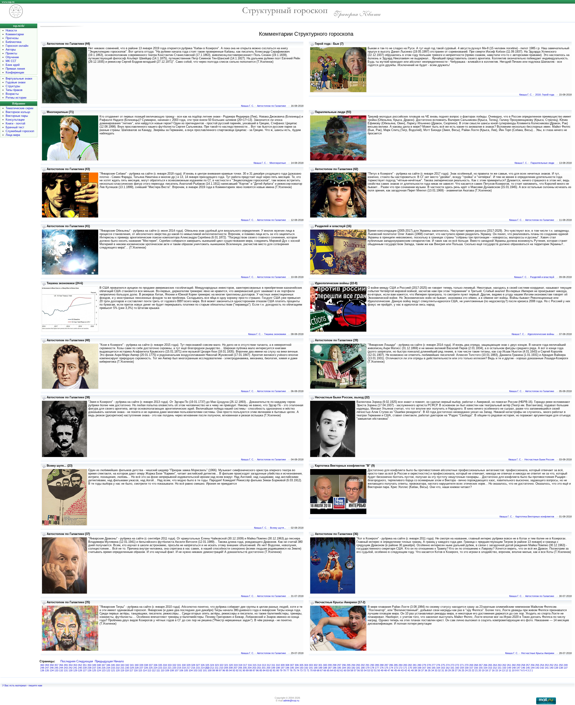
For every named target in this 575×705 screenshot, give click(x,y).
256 (533, 665)
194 (297, 667)
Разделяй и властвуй (542, 277)
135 (47, 670)
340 (137, 665)
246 (52, 667)
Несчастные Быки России (539, 459)
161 (452, 667)
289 (377, 665)
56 (358, 670)
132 (61, 670)
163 (443, 667)
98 (217, 670)
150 (504, 667)
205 (245, 667)
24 (466, 670)
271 (462, 665)
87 (254, 670)
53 (368, 670)
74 (297, 670)
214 (203, 667)
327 (198, 665)
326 (203, 665)
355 (66, 665)
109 (167, 670)
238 (89, 667)
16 (493, 670)
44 (399, 670)
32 (439, 670)
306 (297, 665)
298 (334, 665)
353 (75, 665)
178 (372, 667)
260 (514, 665)
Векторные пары (17, 116)
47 (388, 670)
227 (141, 667)
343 (122, 665)
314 (259, 665)
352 (80, 665)
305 (301, 665)
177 (377, 667)
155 (481, 667)
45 (395, 670)
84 (264, 670)
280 (419, 665)
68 (318, 670)
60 (345, 670)
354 (71, 665)
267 (481, 665)
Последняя (67, 661)
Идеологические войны (541, 334)
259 (518, 665)
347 (104, 665)
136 (42, 670)
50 (378, 670)
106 (181, 670)
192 (306, 667)
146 (523, 667)
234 (108, 667)
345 (113, 665)
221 (170, 667)
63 (335, 670)
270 (466, 665)
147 (518, 667)
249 (566, 665)
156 (476, 667)
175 (386, 667)
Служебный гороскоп (20, 131)
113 (149, 670)
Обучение (12, 57)
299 (330, 665)
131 (66, 670)
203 (254, 667)
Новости (11, 30)
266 (485, 665)
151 (500, 667)
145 (528, 667)
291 (367, 665)
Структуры (13, 86)
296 (344, 665)
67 (321, 670)
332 (174, 665)
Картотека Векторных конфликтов (534, 516)
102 (200, 670)
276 (438, 665)
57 (355, 670)
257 (528, 665)
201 (264, 667)
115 (140, 670)
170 (410, 667)
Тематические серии (19, 108)
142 (542, 667)
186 (334, 667)
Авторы (11, 49)
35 (429, 670)
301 (320, 665)
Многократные (278, 163)
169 (415, 667)
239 (85, 667)
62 (338, 670)
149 (509, 667)
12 (506, 670)
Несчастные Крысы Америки (537, 653)
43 (402, 670)
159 (462, 667)
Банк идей (13, 65)
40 (412, 670)
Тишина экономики (275, 334)
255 (537, 665)
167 (424, 667)
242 (71, 667)
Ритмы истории (16, 97)
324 (212, 665)
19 (483, 670)
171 (405, 667)
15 (496, 670)
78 (284, 670)
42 (405, 670)
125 (94, 670)
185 (339, 667)
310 (278, 665)
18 (486, 670)
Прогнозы (12, 38)
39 (415, 670)
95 (227, 670)
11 (510, 670)
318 (240, 665)
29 (449, 670)
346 (108, 665)
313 (264, 665)
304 (306, 665)
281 (415, 665)
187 (330, 667)
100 (210, 670)
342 (127, 665)
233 (113, 667)
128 (80, 670)
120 (118, 670)
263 (500, 665)
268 (476, 665)
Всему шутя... (278, 527)
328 (193, 665)
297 (339, 665)
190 (316, 667)
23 (469, 670)
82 (271, 670)
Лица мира (13, 135)
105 (186, 670)
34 (432, 670)
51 (375, 670)
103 (195, 670)
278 (429, 665)
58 (351, 670)
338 (146, 665)
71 (308, 670)
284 (400, 665)
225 (151, 667)
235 (104, 667)
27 (456, 670)
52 (372, 670)
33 (436, 670)
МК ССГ (11, 61)
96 (223, 670)
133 (56, 670)
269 (471, 665)
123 (104, 670)
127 (85, 670)
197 (283, 667)
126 (89, 670)
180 (363, 667)
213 (207, 667)
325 (207, 665)
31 (442, 670)
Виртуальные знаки (19, 78)
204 (250, 667)
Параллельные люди (542, 163)
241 (75, 667)
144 (533, 667)
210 (221, 667)
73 (301, 670)
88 (250, 670)
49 (382, 670)
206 (240, 667)
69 (314, 670)
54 (365, 670)
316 (250, 665)
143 (537, 667)
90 (244, 670)
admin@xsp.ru (291, 700)
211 (217, 667)
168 (419, 667)
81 (274, 670)
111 (158, 670)
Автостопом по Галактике (271, 105)
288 (382, 665)
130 (71, 670)
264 (495, 665)
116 (136, 670)
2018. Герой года (544, 94)
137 (566, 667)
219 (179, 667)
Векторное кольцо (18, 112)
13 (503, 670)
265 (490, 665)
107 (177, 670)
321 (226, 665)
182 (353, 667)
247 (47, 667)
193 (301, 667)
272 (457, 665)
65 (328, 670)
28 (452, 670)
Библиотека (13, 42)
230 (127, 667)
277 (433, 665)
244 (61, 667)
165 (433, 667)
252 (551, 665)
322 (221, 665)
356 (61, 665)
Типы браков (14, 90)
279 (424, 665)
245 (56, 667)
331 (179, 665)
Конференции (15, 72)
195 (292, 667)
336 (155, 665)
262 (504, 665)
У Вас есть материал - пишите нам (22, 685)
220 (174, 667)
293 (358, 665)
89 (247, 670)
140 (551, 667)
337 (151, 665)
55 (361, 670)
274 (448, 665)
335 (160, 665)
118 (127, 670)
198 (278, 667)
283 (405, 665)
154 (485, 667)
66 (324, 670)
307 (292, 665)
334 (165, 665)
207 (235, 667)
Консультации (15, 119)
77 (287, 670)
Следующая (84, 661)
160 (457, 667)
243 (66, 667)
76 (291, 670)
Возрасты (12, 93)
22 (473, 670)
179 (367, 667)
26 (459, 670)
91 (240, 670)
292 (363, 665)
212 (212, 667)
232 (118, 667)
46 (392, 670)
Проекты (11, 53)
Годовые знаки (15, 82)
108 (172, 670)
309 (283, 665)
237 (94, 667)
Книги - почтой (15, 123)
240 (80, 667)
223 (160, 667)
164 (438, 667)
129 (75, 670)
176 (382, 667)
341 (132, 665)
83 (267, 670)
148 (514, 667)
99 (213, 670)
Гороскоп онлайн (17, 45)
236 (99, 667)
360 (42, 665)
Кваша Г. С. (247, 105)
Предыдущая (104, 661)
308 (287, 665)
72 (304, 670)
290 (372, 665)
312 (269, 665)
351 (85, 665)
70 (311, 670)
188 (325, 667)
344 (118, 665)
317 (245, 665)
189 (320, 667)
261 (509, 665)
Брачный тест (15, 127)
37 (422, 670)
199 (273, 667)
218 (184, 667)
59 (348, 670)
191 (311, 667)
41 (409, 670)
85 (260, 670)
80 (277, 670)
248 (42, 667)
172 (400, 667)
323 (217, 665)
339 (141, 665)
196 (287, 667)
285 (396, 665)
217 (188, 667)
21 (476, 670)
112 (154, 670)
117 (131, 670)
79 (281, 670)
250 (561, 665)
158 (466, 667)
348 (99, 665)
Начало (119, 661)
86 (257, 670)
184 (344, 667)
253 (547, 665)
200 (268, 667)
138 (561, 667)
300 (325, 665)
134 (52, 670)
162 (448, 667)
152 (495, 667)
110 (162, 670)
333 (170, 665)
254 (542, 665)
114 (145, 670)
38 (419, 670)
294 (353, 665)
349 (94, 665)
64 (331, 670)
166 (429, 667)
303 (311, 665)
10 (513, 670)
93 (233, 670)
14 (500, 670)
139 (556, 667)
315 (254, 665)
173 (396, 667)
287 (386, 665)
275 (443, 665)
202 (259, 667)
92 (237, 670)
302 (316, 665)
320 (231, 665)
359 (47, 665)
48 (385, 670)
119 (122, 670)
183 (349, 667)
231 (122, 667)
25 (463, 670)
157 (471, 667)
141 (547, 667)
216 (193, 667)
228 (137, 667)
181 (358, 667)
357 (56, 665)
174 (391, 667)
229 (132, 667)
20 (479, 670)
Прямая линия (15, 68)
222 (165, 667)
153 (490, 667)
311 (273, 665)
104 (191, 670)
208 (231, 667)
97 (220, 670)
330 (184, 665)
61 (341, 670)
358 (52, 665)
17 (490, 670)
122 (108, 670)
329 (188, 665)
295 (349, 665)
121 (113, 670)
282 (410, 665)
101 (205, 670)
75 (294, 670)
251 (556, 665)
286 (391, 665)
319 (236, 665)
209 (226, 667)
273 (452, 665)
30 (446, 670)
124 (99, 670)
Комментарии (15, 34)
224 (155, 667)
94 (230, 670)
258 (523, 665)
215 (198, 667)
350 (89, 665)
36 (426, 670)
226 (146, 667)
